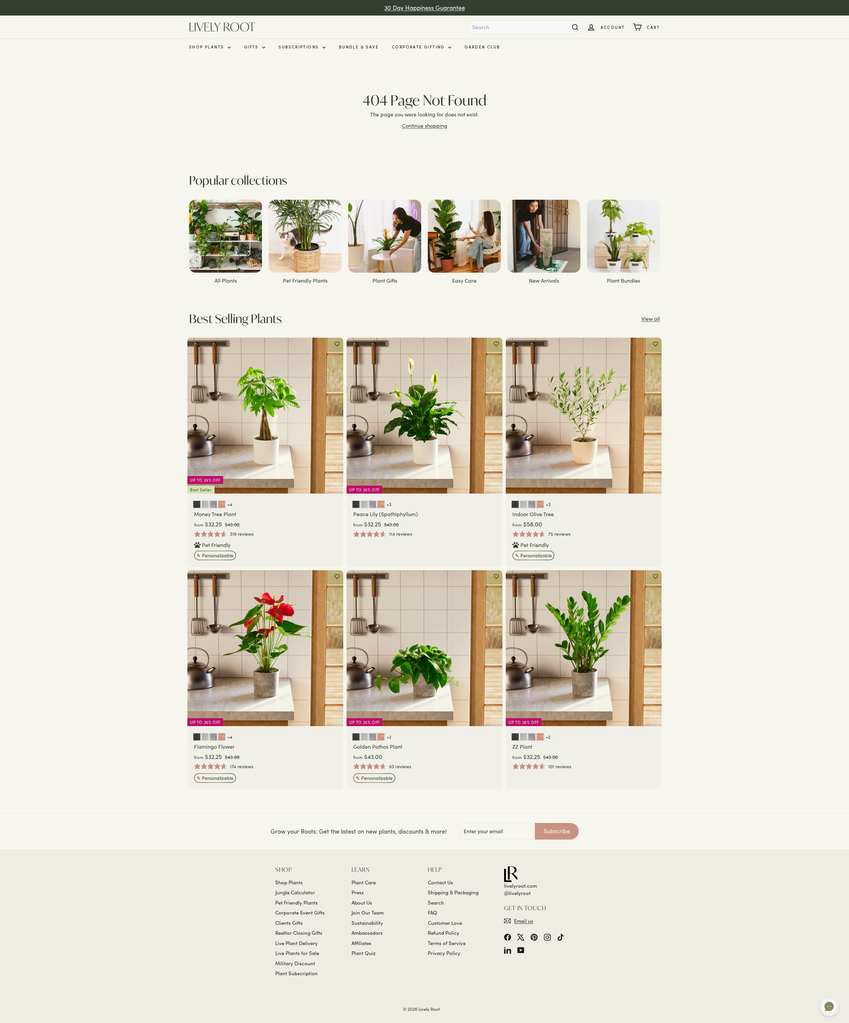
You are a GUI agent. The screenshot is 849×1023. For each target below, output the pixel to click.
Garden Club (482, 46)
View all (650, 318)
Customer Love (445, 923)
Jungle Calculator (295, 892)
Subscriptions (300, 46)
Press (358, 892)
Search (436, 902)
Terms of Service (447, 943)
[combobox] (525, 27)
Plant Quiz (363, 953)
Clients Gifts (289, 923)
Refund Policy (443, 932)
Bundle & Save (359, 46)
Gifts (252, 46)
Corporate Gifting (419, 46)
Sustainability (367, 923)
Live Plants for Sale (297, 953)
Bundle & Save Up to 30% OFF (424, 8)
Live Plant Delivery (296, 943)
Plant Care (364, 882)
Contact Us (440, 882)
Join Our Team (368, 912)
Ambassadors (367, 932)
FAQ (432, 912)
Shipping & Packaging (453, 892)
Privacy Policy (444, 953)
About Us (362, 902)
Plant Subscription (296, 973)
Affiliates (361, 943)
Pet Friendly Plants (296, 902)
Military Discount (295, 963)
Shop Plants (207, 46)
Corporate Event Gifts (300, 912)
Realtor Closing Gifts (298, 932)
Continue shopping (424, 125)
